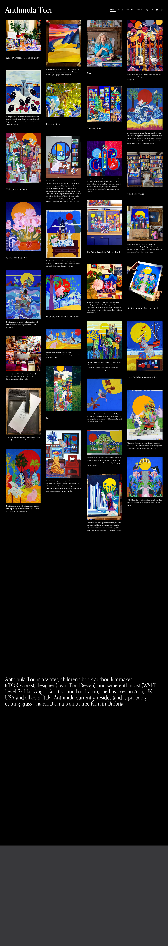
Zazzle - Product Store (17, 257)
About (120, 9)
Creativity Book (94, 128)
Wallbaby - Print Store (16, 189)
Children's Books (135, 193)
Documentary (53, 123)
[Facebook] (152, 10)
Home (113, 9)
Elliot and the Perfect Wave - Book (62, 316)
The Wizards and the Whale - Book (103, 251)
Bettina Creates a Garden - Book (143, 308)
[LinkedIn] (157, 10)
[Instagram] (147, 10)
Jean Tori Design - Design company (23, 57)
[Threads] (162, 10)
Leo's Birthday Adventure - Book (143, 377)
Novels (49, 418)
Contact (138, 9)
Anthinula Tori (28, 9)
